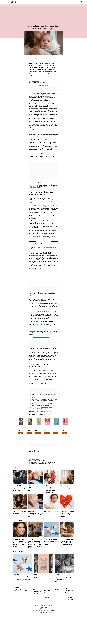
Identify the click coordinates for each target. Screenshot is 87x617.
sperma (42, 267)
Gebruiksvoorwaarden (52, 610)
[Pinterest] (23, 590)
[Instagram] (18, 590)
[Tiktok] (26, 590)
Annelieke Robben (37, 205)
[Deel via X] (38, 451)
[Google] (13, 590)
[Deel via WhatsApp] (32, 451)
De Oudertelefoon (36, 403)
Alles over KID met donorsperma (41, 337)
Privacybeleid (38, 610)
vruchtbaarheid (47, 96)
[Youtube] (21, 590)
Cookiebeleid (33, 610)
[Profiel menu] (81, 2)
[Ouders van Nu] (14, 2)
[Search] (84, 2)
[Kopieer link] (30, 451)
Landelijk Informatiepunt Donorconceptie (44, 394)
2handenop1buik (36, 399)
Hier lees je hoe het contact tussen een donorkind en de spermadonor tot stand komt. (43, 238)
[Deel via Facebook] (35, 451)
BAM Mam (51, 373)
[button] (44, 610)
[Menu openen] (3, 2)
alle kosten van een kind (39, 124)
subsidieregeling (32, 331)
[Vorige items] (66, 436)
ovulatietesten (39, 321)
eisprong (43, 265)
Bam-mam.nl (36, 411)
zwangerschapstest (43, 353)
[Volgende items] (68, 436)
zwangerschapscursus (34, 372)
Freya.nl (50, 411)
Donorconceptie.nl (43, 411)
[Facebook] (16, 590)
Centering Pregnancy (48, 370)
